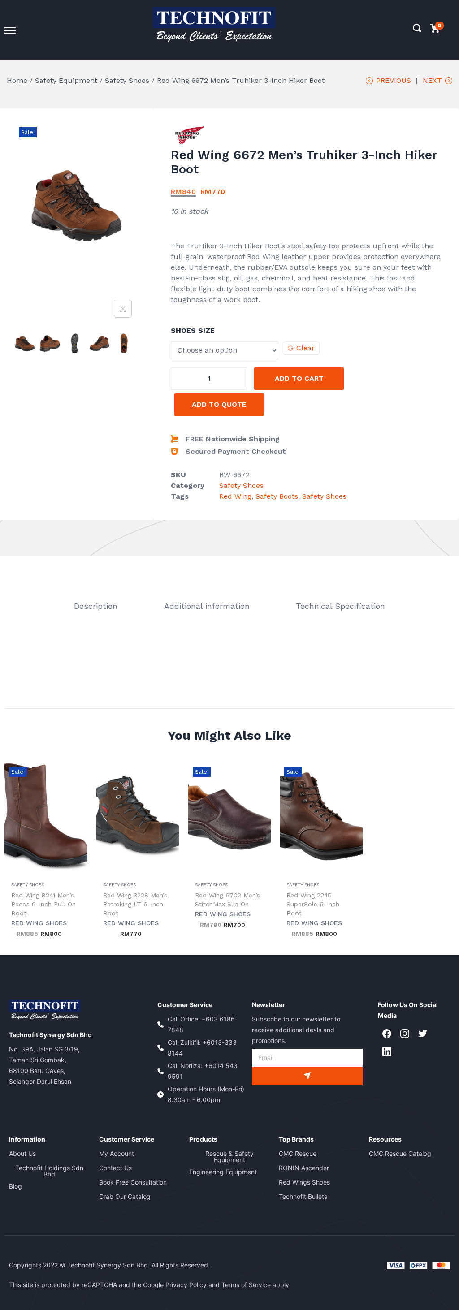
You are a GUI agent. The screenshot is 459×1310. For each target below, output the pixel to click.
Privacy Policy (186, 1284)
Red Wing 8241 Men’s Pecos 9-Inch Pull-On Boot (43, 904)
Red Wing (235, 496)
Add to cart (299, 378)
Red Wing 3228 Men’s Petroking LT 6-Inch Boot (135, 904)
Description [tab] (95, 606)
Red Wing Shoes (39, 922)
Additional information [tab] (207, 606)
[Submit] (307, 1076)
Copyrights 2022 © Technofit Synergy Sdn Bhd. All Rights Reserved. (109, 1265)
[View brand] (190, 134)
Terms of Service (246, 1284)
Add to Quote (219, 404)
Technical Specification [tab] (340, 606)
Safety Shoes (127, 80)
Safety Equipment (66, 80)
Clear (305, 348)
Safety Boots (276, 496)
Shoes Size (193, 330)
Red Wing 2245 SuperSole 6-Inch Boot (312, 904)
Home (17, 80)
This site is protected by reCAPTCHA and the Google (87, 1284)
